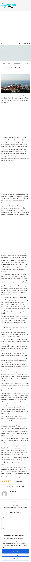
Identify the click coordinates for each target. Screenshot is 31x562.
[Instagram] (22, 43)
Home (3, 63)
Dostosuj (15, 555)
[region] (15, 547)
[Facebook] (19, 43)
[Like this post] (17, 486)
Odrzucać (15, 559)
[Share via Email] (23, 486)
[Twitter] (20, 43)
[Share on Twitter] (20, 486)
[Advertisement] (15, 26)
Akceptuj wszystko (15, 551)
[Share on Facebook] (19, 486)
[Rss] (27, 43)
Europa (9, 63)
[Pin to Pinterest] (22, 486)
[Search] (29, 43)
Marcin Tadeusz (16, 70)
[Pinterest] (24, 43)
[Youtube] (25, 43)
